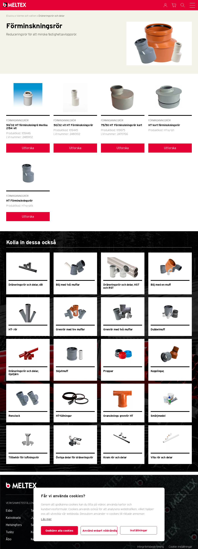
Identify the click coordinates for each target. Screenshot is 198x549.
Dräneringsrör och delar (51, 15)
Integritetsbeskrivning (150, 546)
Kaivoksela (13, 518)
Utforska (28, 148)
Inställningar (138, 530)
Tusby (10, 532)
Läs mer (46, 519)
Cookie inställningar (180, 546)
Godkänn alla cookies (59, 530)
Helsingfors (14, 525)
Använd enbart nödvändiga (100, 530)
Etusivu (10, 15)
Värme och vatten (26, 15)
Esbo (9, 510)
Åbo (8, 539)
